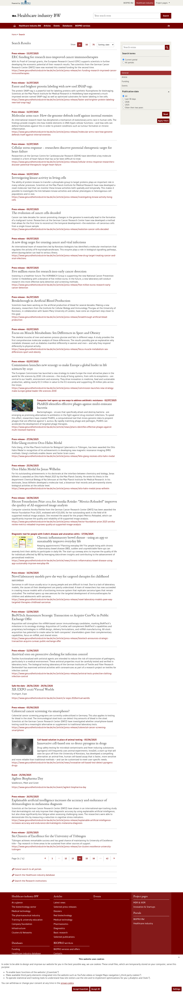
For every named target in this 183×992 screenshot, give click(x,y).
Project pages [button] (162, 3)
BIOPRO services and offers (67, 949)
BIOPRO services (82, 25)
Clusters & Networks (22, 932)
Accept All (95, 989)
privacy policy (67, 983)
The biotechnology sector (24, 906)
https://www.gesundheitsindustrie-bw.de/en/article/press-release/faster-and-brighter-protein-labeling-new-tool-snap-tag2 (63, 101)
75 (94, 45)
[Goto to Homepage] (38, 15)
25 (80, 45)
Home (14, 34)
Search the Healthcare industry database (35, 874)
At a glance (17, 902)
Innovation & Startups (144, 906)
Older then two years (134, 107)
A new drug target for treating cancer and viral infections (49, 242)
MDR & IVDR (139, 902)
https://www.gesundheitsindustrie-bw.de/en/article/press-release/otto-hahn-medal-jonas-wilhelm (60, 488)
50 (87, 45)
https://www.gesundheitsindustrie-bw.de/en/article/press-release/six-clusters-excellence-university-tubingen (61, 848)
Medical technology (21, 911)
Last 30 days (130, 99)
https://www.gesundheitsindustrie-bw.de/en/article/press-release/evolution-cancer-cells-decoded (60, 229)
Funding (125, 81)
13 (73, 858)
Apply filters (163, 120)
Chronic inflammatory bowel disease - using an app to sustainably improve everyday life (72, 539)
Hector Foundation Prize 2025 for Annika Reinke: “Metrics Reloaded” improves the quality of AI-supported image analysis (64, 503)
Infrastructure (18, 928)
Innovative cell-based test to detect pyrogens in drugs (72, 743)
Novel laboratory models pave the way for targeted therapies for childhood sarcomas (60, 578)
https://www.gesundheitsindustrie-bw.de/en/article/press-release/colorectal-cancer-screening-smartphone (59, 729)
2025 (127, 104)
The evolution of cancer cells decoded (36, 213)
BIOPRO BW (128, 3)
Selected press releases (65, 906)
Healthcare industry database (26, 953)
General (125, 73)
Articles (47, 25)
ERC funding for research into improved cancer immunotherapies (55, 57)
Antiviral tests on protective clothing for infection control (50, 654)
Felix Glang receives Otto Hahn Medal (37, 443)
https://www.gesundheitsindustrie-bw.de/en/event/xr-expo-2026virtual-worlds (51, 698)
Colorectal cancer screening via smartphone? (41, 711)
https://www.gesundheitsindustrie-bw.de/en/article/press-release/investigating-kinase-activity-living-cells (62, 198)
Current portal (131, 59)
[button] (167, 92)
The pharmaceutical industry (26, 915)
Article (124, 77)
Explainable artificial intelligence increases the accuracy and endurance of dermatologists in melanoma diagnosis (59, 802)
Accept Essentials (80, 989)
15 (87, 858)
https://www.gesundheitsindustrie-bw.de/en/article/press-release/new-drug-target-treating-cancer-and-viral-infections (64, 257)
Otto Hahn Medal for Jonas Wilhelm (36, 469)
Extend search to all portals (28, 869)
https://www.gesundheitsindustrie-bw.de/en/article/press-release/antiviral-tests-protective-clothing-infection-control (62, 675)
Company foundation (22, 924)
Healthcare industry (144, 3)
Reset (165, 114)
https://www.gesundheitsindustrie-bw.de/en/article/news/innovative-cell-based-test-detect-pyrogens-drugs (62, 764)
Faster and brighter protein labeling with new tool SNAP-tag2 (52, 86)
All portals (129, 62)
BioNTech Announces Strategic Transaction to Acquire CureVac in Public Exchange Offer (60, 617)
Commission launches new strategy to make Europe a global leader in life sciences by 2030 (59, 367)
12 (66, 858)
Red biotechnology (63, 915)
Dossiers (58, 911)
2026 (127, 102)
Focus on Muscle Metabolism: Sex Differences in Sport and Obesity (56, 333)
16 (94, 858)
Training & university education (27, 919)
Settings (176, 989)
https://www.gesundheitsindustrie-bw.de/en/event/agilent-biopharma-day (49, 787)
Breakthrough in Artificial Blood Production (41, 301)
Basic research (61, 932)
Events (57, 25)
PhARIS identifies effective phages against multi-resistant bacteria (74, 406)
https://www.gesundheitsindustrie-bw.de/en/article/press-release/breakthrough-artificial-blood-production (60, 318)
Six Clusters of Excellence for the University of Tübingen (49, 836)
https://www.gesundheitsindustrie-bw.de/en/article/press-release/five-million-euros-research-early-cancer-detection (61, 286)
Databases (67, 25)
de (169, 25)
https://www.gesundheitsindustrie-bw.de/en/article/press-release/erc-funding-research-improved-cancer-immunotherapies (64, 72)
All (126, 96)
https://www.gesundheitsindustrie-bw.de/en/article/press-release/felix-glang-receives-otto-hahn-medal (63, 456)
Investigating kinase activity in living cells (39, 178)
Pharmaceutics (61, 924)
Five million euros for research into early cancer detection (49, 271)
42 (107, 858)
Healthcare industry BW (30, 25)
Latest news (59, 902)
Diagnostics (59, 928)
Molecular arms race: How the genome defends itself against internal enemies (62, 116)
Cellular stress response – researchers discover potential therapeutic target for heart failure (62, 149)
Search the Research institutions (31, 880)
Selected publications (64, 936)
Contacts (58, 953)
